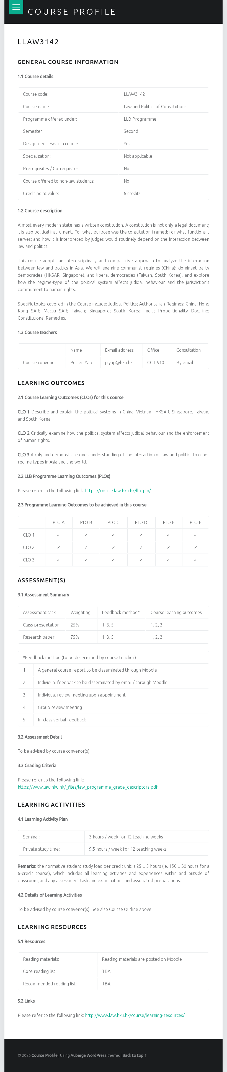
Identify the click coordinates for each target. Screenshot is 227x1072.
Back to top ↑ (134, 1055)
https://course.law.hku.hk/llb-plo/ (118, 490)
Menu (16, 7)
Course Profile (72, 11)
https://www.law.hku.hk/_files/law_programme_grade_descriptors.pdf (88, 786)
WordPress (97, 1055)
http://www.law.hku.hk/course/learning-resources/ (135, 1015)
